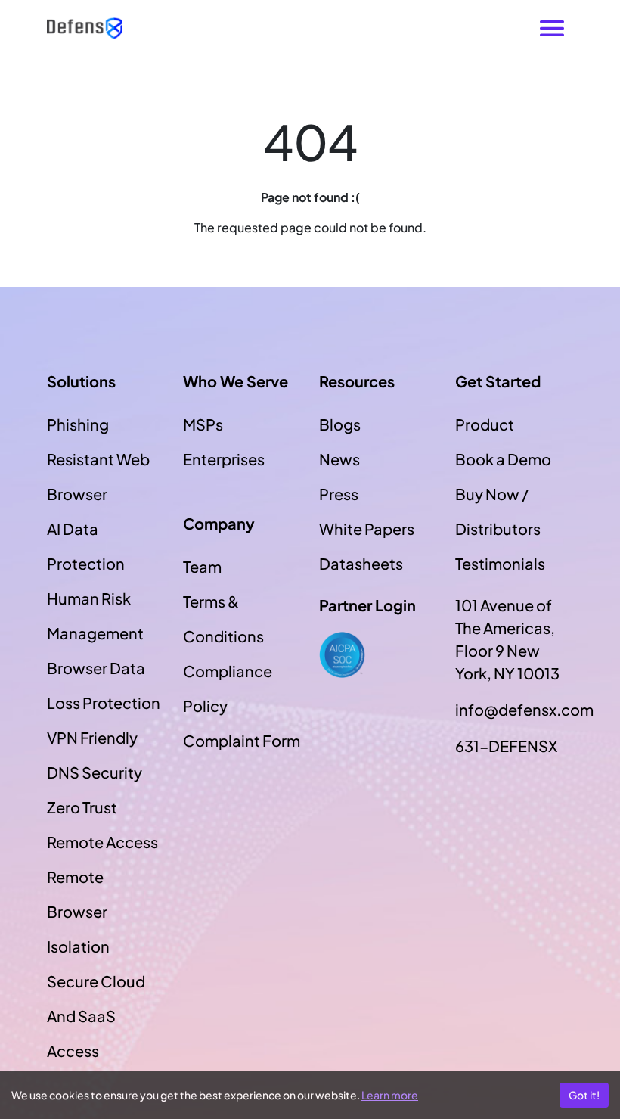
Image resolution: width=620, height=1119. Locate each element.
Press (338, 493)
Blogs (340, 424)
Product (484, 424)
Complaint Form (241, 740)
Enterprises (224, 458)
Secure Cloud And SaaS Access (96, 1015)
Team (202, 566)
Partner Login (367, 604)
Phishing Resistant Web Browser (98, 459)
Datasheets (361, 563)
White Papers (366, 528)
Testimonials (500, 563)
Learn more (389, 1095)
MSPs (203, 424)
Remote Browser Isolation (78, 911)
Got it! (584, 1095)
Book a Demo (503, 458)
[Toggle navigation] (552, 28)
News (339, 458)
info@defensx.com (514, 709)
